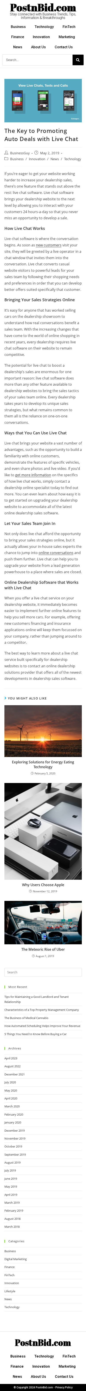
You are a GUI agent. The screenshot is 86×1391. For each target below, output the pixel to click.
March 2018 (12, 1227)
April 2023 (10, 1058)
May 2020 (10, 1090)
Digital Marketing (15, 1259)
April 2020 (10, 1098)
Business (18, 27)
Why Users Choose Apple (43, 884)
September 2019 (15, 1155)
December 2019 (14, 1131)
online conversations (56, 552)
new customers (49, 245)
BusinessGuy (20, 153)
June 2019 (10, 1179)
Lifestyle (9, 1291)
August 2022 (12, 1066)
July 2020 (10, 1082)
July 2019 (10, 1170)
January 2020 (12, 1122)
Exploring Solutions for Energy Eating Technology (43, 764)
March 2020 (12, 1106)
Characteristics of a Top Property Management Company (41, 1010)
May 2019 (10, 1186)
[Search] (78, 60)
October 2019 (13, 1146)
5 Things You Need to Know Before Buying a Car (35, 1034)
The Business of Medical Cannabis (26, 1018)
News (17, 47)
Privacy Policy (64, 1387)
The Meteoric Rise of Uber (43, 949)
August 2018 (12, 1219)
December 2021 (14, 1074)
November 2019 (14, 1138)
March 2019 (12, 1203)
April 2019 (10, 1195)
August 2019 (12, 1162)
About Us (38, 47)
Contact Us (64, 47)
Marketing (67, 37)
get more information (33, 474)
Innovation (41, 37)
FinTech (69, 27)
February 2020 (13, 1114)
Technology (44, 27)
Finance (17, 37)
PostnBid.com (43, 7)
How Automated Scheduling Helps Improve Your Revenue (42, 1026)
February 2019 (13, 1210)
